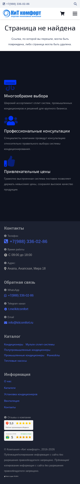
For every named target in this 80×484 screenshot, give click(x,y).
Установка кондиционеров (20, 394)
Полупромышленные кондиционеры (27, 349)
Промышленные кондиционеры (24, 355)
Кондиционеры (13, 344)
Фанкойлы (53, 355)
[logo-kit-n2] (22, 13)
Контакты (10, 407)
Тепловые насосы (15, 360)
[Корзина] (62, 13)
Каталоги (10, 387)
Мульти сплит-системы (40, 344)
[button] (75, 4)
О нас (7, 381)
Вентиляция (11, 400)
